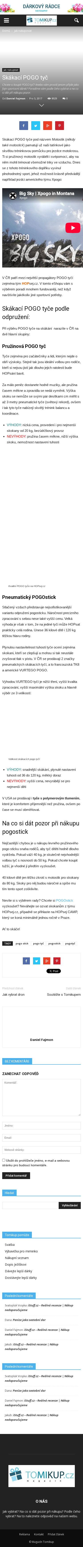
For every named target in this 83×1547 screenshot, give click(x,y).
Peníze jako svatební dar (29, 1320)
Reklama (24, 1534)
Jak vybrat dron (13, 995)
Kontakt (39, 1534)
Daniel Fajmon (15, 98)
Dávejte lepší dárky (18, 1271)
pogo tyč (38, 943)
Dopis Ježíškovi (15, 1264)
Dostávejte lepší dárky (21, 1278)
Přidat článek (56, 1534)
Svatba (10, 1244)
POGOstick (64, 900)
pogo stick (22, 943)
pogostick (54, 943)
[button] (77, 20)
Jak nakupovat (11, 69)
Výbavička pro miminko (21, 1251)
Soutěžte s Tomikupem (64, 995)
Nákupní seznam (17, 1258)
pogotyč (70, 943)
